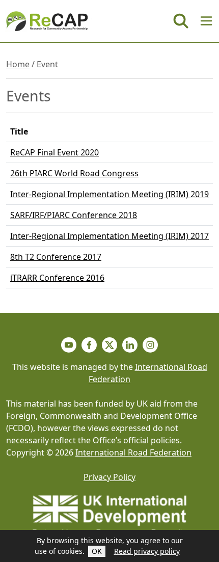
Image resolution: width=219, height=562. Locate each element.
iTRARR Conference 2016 (57, 277)
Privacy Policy (109, 477)
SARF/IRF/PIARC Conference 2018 (73, 215)
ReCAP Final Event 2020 (54, 152)
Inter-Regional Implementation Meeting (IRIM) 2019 (109, 194)
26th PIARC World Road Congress (74, 173)
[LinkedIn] (130, 345)
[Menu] (206, 21)
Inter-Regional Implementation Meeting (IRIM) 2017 (109, 236)
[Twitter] (109, 345)
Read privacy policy (147, 551)
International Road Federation (133, 452)
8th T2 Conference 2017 (55, 256)
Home (18, 64)
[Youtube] (68, 345)
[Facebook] (89, 345)
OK (97, 551)
